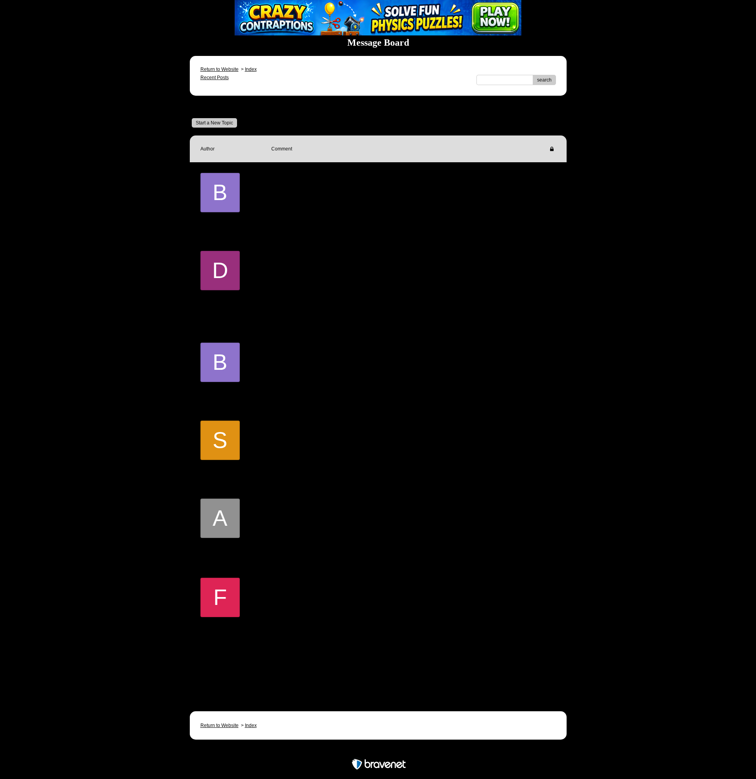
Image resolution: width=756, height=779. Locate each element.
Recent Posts (214, 77)
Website (321, 317)
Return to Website (219, 69)
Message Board (222, 107)
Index (251, 69)
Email (289, 201)
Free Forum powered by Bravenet (378, 750)
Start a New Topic (214, 123)
